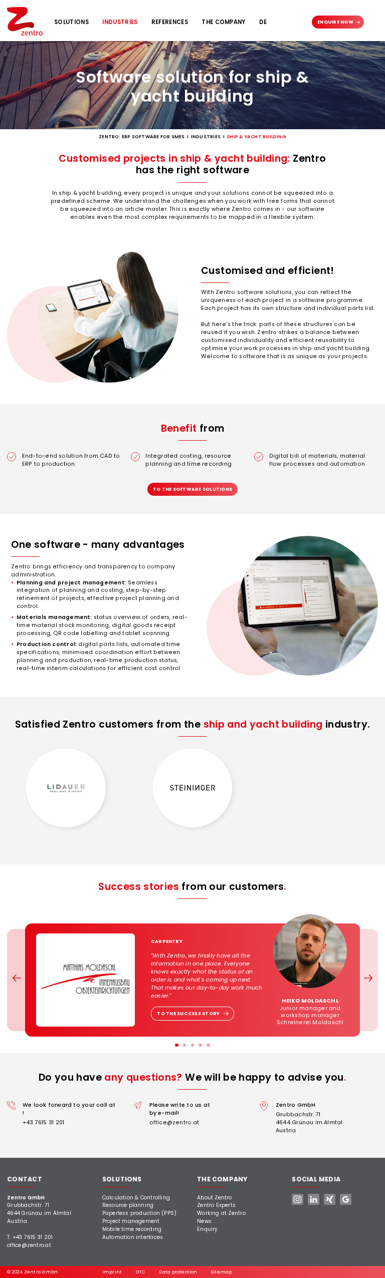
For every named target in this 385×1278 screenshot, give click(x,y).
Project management (131, 1221)
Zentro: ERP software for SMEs (141, 136)
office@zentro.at (174, 1122)
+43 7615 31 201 (43, 1122)
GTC (141, 1271)
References (169, 22)
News (204, 1221)
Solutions (71, 22)
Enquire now (335, 22)
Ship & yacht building (256, 136)
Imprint (112, 1271)
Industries (119, 22)
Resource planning (128, 1205)
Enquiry (207, 1229)
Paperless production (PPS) (139, 1213)
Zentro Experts (216, 1205)
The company (224, 22)
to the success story (188, 1013)
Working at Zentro (221, 1213)
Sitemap (221, 1271)
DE (263, 22)
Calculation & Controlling (136, 1197)
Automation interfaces (132, 1237)
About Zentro (214, 1197)
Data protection (178, 1271)
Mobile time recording (132, 1229)
